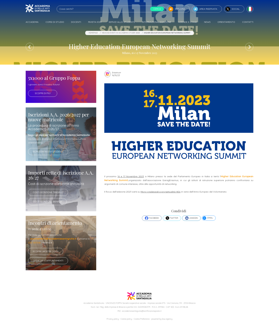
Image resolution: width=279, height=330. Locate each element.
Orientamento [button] (226, 22)
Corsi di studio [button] (55, 22)
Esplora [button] (180, 8)
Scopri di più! (43, 93)
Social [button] (236, 8)
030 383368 (34, 242)
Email (210, 218)
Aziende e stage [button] (187, 22)
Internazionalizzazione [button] (156, 22)
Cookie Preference (142, 319)
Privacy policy (113, 319)
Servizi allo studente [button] (122, 22)
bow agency (167, 319)
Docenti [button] (76, 22)
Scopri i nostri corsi (45, 251)
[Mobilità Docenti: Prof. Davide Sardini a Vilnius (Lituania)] (30, 47)
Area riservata (208, 8)
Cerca (157, 8)
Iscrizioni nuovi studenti (48, 151)
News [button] (207, 22)
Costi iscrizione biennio (47, 201)
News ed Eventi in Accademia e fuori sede (121, 33)
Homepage (93, 33)
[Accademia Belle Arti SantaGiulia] (38, 9)
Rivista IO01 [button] (95, 22)
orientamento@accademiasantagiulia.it (53, 238)
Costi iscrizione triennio (48, 192)
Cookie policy (126, 319)
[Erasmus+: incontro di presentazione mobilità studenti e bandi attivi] (249, 47)
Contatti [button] (247, 22)
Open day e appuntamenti (48, 260)
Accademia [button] (32, 22)
